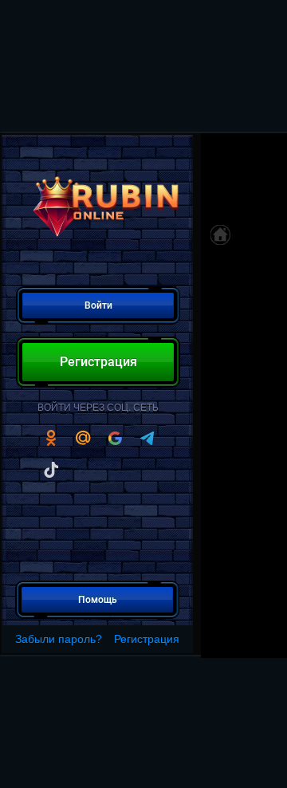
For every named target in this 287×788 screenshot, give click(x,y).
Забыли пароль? (58, 638)
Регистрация (146, 638)
